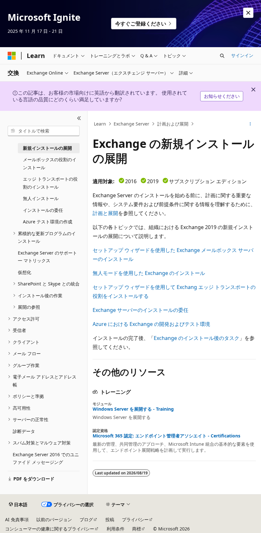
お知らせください (222, 96)
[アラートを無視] (248, 13)
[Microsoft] (12, 56)
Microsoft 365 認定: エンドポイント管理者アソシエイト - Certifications (166, 436)
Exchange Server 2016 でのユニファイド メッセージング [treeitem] (46, 458)
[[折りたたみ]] (79, 118)
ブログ (86, 519)
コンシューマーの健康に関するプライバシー (49, 529)
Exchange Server (131, 124)
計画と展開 (105, 213)
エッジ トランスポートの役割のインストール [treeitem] (50, 183)
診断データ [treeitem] (24, 431)
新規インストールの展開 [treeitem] (47, 148)
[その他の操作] (250, 124)
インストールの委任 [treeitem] (43, 210)
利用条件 (115, 529)
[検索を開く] (222, 55)
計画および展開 (172, 124)
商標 (136, 529)
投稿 (109, 519)
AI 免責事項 (17, 519)
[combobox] (44, 131)
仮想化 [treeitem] (24, 272)
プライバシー (135, 519)
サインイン (242, 55)
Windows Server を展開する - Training (133, 409)
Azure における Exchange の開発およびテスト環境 (151, 324)
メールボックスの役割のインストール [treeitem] (49, 163)
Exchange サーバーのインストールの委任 (140, 309)
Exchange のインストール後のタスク (196, 338)
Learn (100, 124)
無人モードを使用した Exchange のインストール (149, 273)
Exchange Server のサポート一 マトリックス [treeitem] (47, 257)
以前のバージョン (54, 519)
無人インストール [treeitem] (41, 198)
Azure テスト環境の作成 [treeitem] (47, 222)
